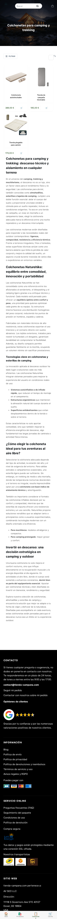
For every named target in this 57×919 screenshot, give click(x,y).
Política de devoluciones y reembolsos (24, 764)
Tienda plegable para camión (15, 143)
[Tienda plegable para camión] (16, 125)
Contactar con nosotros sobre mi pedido (25, 695)
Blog (5, 749)
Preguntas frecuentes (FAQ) (18, 807)
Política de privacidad (15, 759)
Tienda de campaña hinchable (41, 97)
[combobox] (25, 6)
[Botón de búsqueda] (37, 6)
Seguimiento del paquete (17, 812)
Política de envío (12, 754)
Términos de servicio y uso (18, 769)
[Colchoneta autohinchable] (16, 77)
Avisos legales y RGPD (15, 773)
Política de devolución (15, 822)
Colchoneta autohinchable (16, 96)
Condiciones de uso (14, 817)
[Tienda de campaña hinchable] (41, 77)
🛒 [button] (21, 108)
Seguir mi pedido (12, 690)
